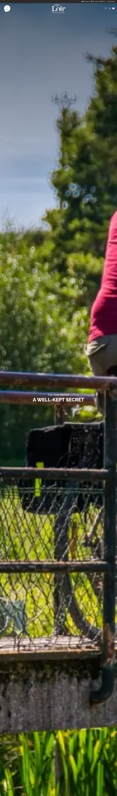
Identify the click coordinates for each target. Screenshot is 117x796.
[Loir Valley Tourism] (58, 8)
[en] (113, 8)
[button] (110, 8)
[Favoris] (106, 8)
